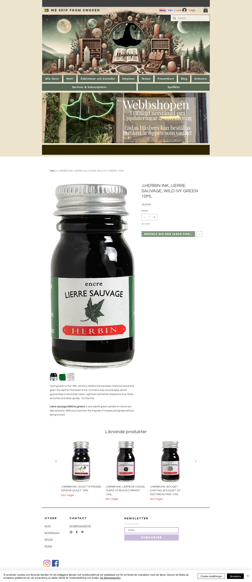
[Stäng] (248, 576)
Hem (52, 170)
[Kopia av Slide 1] (128, 137)
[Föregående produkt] (56, 461)
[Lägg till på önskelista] (199, 234)
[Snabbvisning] (81, 461)
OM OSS (49, 539)
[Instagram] (47, 563)
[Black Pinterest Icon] (82, 532)
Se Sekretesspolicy (110, 577)
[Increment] (154, 217)
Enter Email (131, 524)
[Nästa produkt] (196, 461)
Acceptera (235, 576)
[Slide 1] (124, 138)
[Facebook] (55, 563)
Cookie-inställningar (211, 576)
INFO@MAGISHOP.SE (80, 526)
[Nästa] (205, 118)
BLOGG (48, 546)
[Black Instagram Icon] (71, 532)
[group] (126, 471)
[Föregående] (46, 118)
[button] (205, 9)
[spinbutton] (149, 217)
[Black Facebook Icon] (76, 532)
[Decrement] (144, 217)
